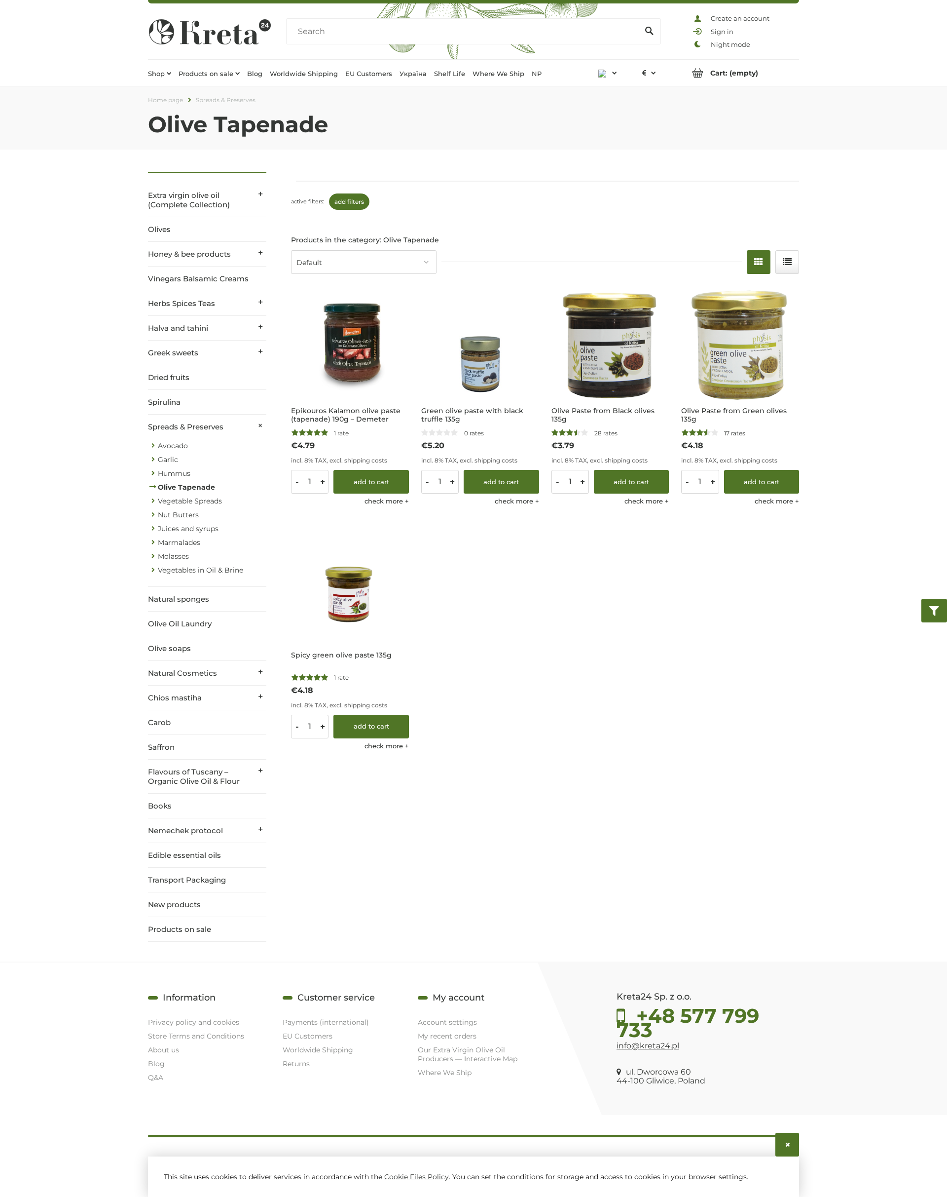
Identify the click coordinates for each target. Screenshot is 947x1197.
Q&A (155, 1077)
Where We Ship (445, 1072)
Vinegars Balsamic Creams (198, 278)
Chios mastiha (175, 697)
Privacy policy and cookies (193, 1022)
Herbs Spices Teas (181, 303)
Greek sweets (173, 352)
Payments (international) (326, 1022)
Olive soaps (169, 648)
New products (174, 904)
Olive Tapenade (186, 487)
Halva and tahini (178, 328)
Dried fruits (168, 377)
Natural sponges (178, 599)
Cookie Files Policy (416, 1176)
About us (163, 1049)
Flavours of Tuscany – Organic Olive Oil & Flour (194, 776)
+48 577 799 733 (688, 1020)
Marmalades (179, 542)
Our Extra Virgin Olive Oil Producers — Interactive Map (467, 1054)
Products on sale (179, 929)
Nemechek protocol (185, 830)
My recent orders (447, 1036)
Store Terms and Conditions (196, 1036)
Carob (159, 722)
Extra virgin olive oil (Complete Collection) (189, 200)
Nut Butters (178, 514)
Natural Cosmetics (182, 673)
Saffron (161, 747)
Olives (159, 229)
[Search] (649, 31)
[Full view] (787, 262)
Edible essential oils (184, 855)
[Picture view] (758, 262)
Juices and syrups (188, 528)
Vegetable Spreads (190, 501)
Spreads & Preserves (185, 426)
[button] (386, 501)
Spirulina (164, 402)
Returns (296, 1063)
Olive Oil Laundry (180, 623)
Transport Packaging (187, 880)
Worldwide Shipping (318, 1049)
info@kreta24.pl (648, 1045)
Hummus (174, 473)
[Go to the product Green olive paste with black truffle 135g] (480, 343)
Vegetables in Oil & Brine (200, 570)
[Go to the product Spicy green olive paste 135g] (350, 587)
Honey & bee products (189, 254)
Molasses (173, 556)
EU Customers (307, 1036)
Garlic (168, 459)
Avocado (173, 445)
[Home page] (209, 31)
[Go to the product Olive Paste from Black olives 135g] (610, 343)
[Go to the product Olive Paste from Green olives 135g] (740, 343)
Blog (156, 1063)
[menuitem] (159, 73)
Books (160, 806)
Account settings (447, 1022)
